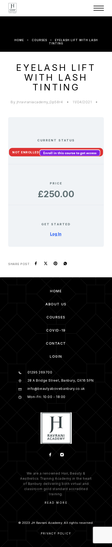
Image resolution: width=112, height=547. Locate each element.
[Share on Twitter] (46, 264)
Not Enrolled (26, 152)
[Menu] (98, 8)
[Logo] (12, 8)
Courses (39, 40)
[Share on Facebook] (36, 264)
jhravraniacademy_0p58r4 (40, 102)
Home (19, 40)
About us (55, 304)
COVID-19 (56, 330)
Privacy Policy (56, 533)
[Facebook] (50, 455)
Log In (55, 234)
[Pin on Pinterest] (55, 264)
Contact (56, 343)
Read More (56, 502)
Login (56, 356)
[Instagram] (62, 455)
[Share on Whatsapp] (65, 264)
